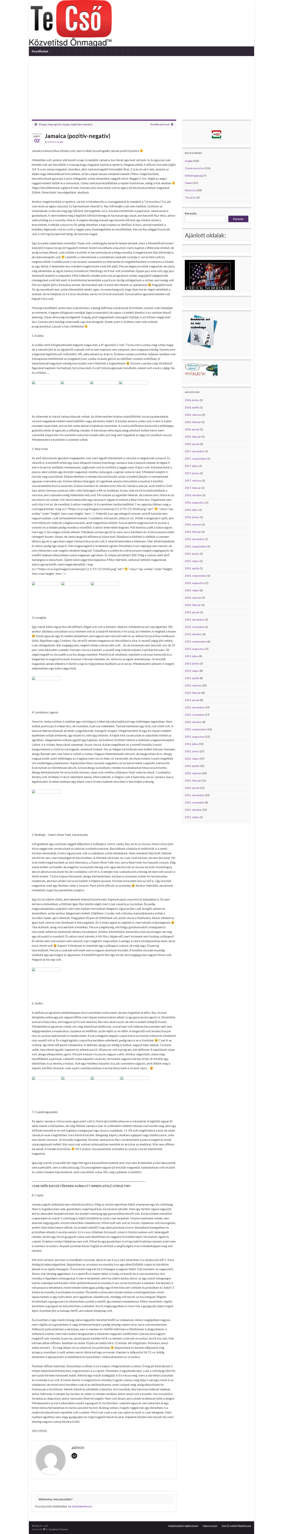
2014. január (192, 612)
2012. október (193, 722)
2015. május (192, 561)
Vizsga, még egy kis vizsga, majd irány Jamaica (65, 124)
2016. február (193, 531)
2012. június (192, 751)
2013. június (192, 663)
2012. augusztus (195, 736)
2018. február (193, 436)
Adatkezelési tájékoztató (183, 1525)
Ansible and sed (159, 124)
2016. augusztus (195, 502)
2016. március (193, 524)
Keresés (191, 213)
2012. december (194, 707)
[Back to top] (274, 1525)
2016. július (191, 509)
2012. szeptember (196, 729)
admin (51, 141)
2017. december (194, 451)
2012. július (191, 744)
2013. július (191, 656)
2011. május (192, 817)
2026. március (193, 414)
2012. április (192, 765)
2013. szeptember (196, 641)
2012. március (193, 773)
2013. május (192, 670)
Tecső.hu (190, 197)
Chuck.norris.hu (194, 168)
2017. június (192, 473)
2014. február (193, 605)
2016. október (193, 495)
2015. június (192, 553)
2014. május (192, 590)
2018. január (192, 444)
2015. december (194, 539)
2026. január (192, 429)
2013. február (193, 692)
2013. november (194, 626)
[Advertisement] (141, 85)
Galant (189, 182)
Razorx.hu (191, 190)
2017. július (191, 465)
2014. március (193, 597)
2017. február (193, 487)
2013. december (194, 619)
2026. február (193, 422)
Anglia (60, 141)
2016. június (192, 517)
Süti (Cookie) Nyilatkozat (236, 1525)
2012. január (192, 787)
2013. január (192, 700)
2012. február (193, 780)
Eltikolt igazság (194, 175)
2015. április (192, 568)
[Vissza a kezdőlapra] (141, 23)
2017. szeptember (196, 458)
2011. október (193, 809)
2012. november (194, 714)
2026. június (192, 400)
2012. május (192, 758)
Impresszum (210, 1525)
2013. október (193, 634)
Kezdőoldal (40, 51)
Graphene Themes (58, 1529)
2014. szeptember (196, 575)
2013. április (192, 678)
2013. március (193, 685)
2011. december (194, 795)
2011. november (194, 802)
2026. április (192, 407)
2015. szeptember (196, 546)
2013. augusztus (195, 648)
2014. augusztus (195, 583)
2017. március (193, 480)
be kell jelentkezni (80, 1506)
